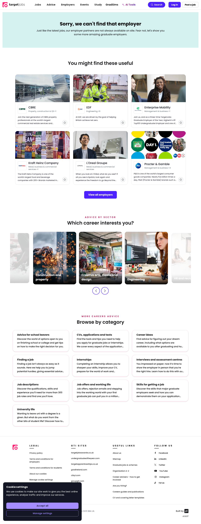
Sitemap (117, 459)
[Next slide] (105, 291)
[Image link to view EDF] (80, 109)
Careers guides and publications (128, 491)
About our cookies (38, 474)
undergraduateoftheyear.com (85, 458)
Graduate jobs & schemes (125, 465)
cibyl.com (75, 475)
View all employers (100, 195)
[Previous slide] (96, 291)
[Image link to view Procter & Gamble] (138, 165)
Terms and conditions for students (46, 468)
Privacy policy (36, 453)
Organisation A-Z (121, 471)
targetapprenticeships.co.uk (84, 464)
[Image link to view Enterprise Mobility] (138, 109)
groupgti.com (77, 481)
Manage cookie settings (41, 480)
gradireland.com (79, 470)
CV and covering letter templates (128, 497)
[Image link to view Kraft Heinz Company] (22, 165)
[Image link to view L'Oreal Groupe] (80, 165)
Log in (174, 4)
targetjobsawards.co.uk (82, 453)
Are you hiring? (120, 486)
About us (117, 453)
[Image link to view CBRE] (22, 109)
